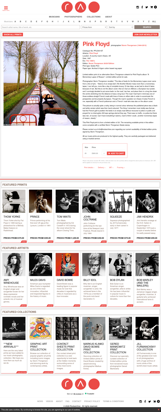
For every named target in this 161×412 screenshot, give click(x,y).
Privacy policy (92, 401)
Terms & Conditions (113, 401)
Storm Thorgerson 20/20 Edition (101, 63)
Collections (94, 16)
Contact (76, 401)
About (108, 16)
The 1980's (90, 61)
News (40, 401)
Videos (49, 401)
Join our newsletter (145, 34)
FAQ (67, 401)
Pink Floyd (93, 53)
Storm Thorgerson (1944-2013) (134, 45)
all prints (13, 34)
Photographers (73, 16)
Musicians (54, 16)
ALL (154, 21)
